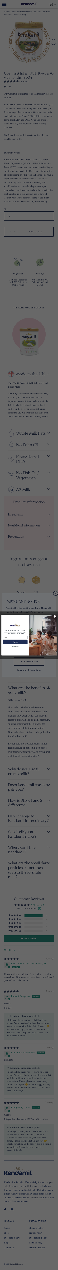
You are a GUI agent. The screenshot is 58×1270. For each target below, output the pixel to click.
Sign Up (15, 642)
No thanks (15, 646)
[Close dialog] (54, 616)
